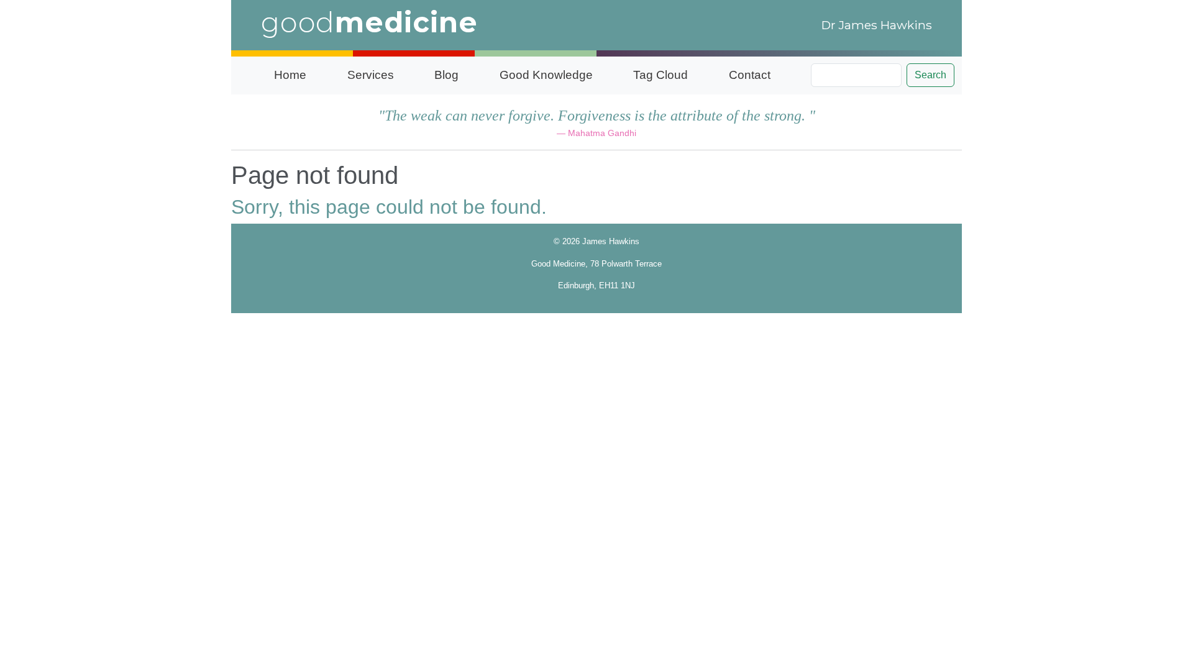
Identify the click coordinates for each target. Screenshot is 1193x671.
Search (930, 75)
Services (370, 74)
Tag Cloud (660, 74)
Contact (749, 74)
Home (290, 74)
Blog (446, 74)
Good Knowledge (546, 74)
